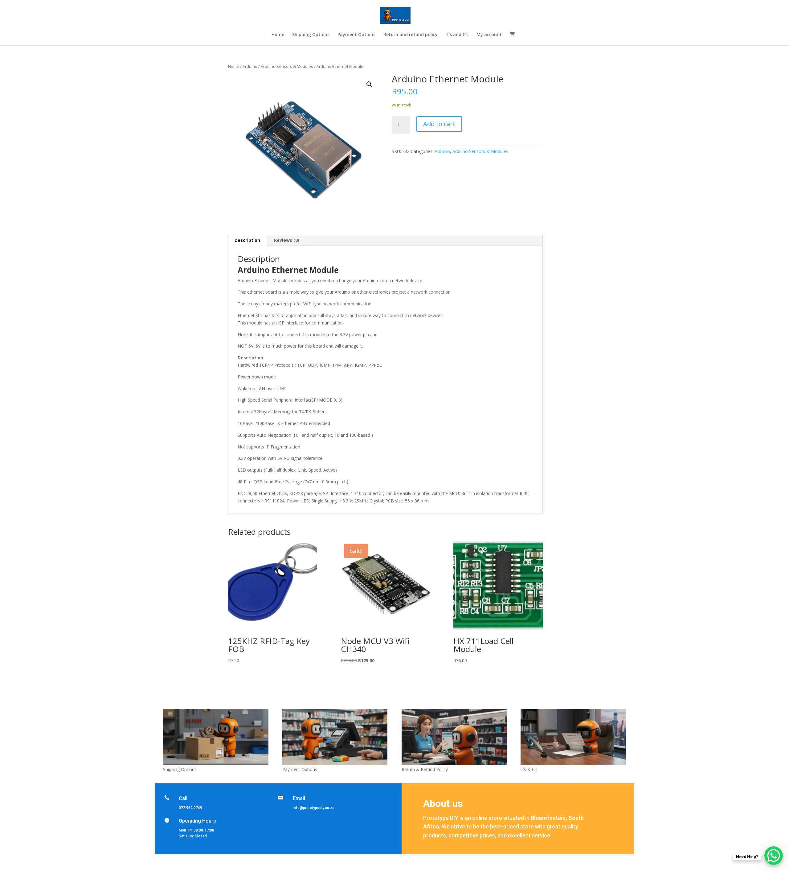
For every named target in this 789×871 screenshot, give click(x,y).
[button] (369, 84)
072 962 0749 (190, 808)
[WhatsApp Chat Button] (773, 855)
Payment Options (356, 34)
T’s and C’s (457, 34)
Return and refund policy (410, 34)
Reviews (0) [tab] (286, 240)
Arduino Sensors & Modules (287, 66)
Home (278, 34)
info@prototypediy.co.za (313, 808)
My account (489, 34)
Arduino (250, 66)
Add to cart (439, 124)
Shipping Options (310, 34)
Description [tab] (247, 240)
